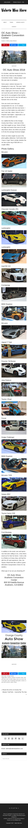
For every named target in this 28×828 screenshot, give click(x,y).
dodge (14, 679)
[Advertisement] (14, 714)
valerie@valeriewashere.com (14, 748)
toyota (15, 682)
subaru (11, 682)
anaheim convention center (17, 677)
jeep (9, 680)
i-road (2, 680)
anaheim (9, 677)
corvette (10, 679)
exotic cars (18, 679)
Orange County (10, 676)
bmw (7, 679)
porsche (8, 682)
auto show (3, 679)
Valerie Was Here (14, 10)
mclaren (23, 680)
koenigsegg (12, 680)
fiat (25, 679)
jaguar (5, 680)
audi (25, 677)
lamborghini (18, 680)
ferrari (22, 679)
